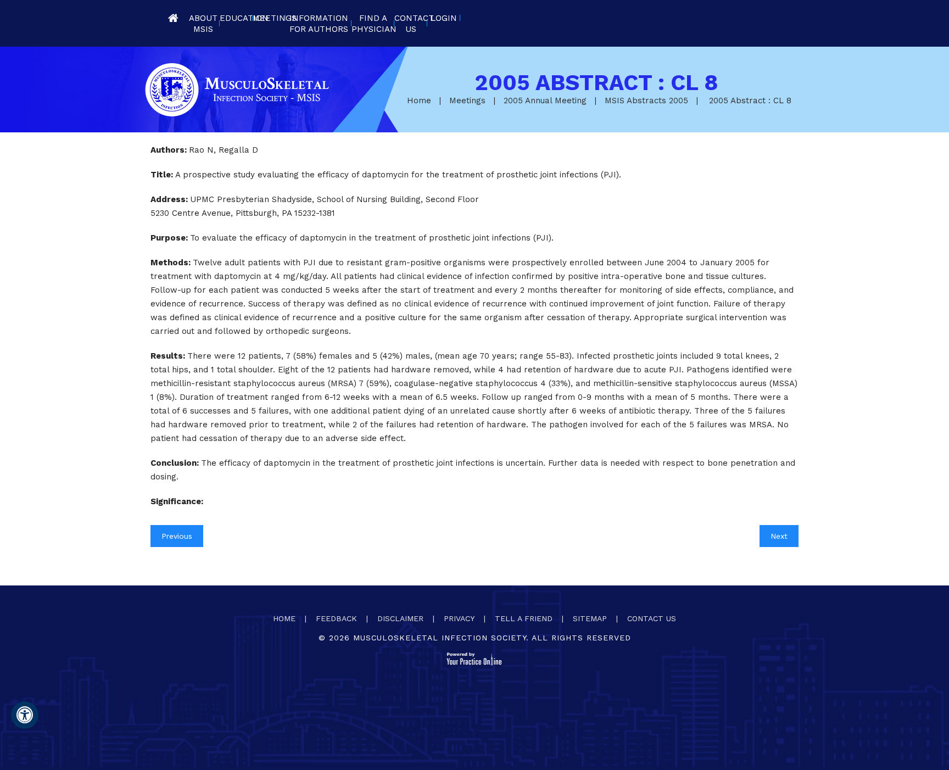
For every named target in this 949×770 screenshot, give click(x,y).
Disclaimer (400, 618)
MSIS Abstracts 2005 (646, 100)
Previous (176, 536)
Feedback (336, 618)
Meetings (269, 18)
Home (173, 18)
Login (444, 18)
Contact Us (410, 23)
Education (236, 18)
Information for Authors (318, 23)
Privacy (459, 618)
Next (779, 536)
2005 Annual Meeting (545, 100)
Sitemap (590, 618)
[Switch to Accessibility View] (24, 715)
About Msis (203, 23)
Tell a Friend (523, 618)
